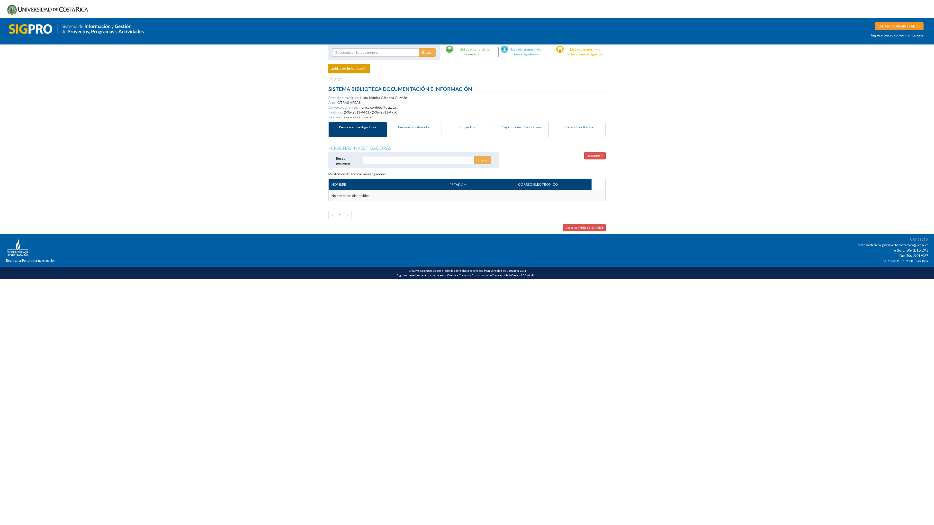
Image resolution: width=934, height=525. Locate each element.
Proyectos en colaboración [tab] (521, 127)
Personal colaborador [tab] (414, 127)
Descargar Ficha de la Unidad (584, 227)
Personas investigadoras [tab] (357, 127)
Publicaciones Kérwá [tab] (577, 127)
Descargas (594, 156)
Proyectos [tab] (467, 127)
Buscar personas (343, 160)
